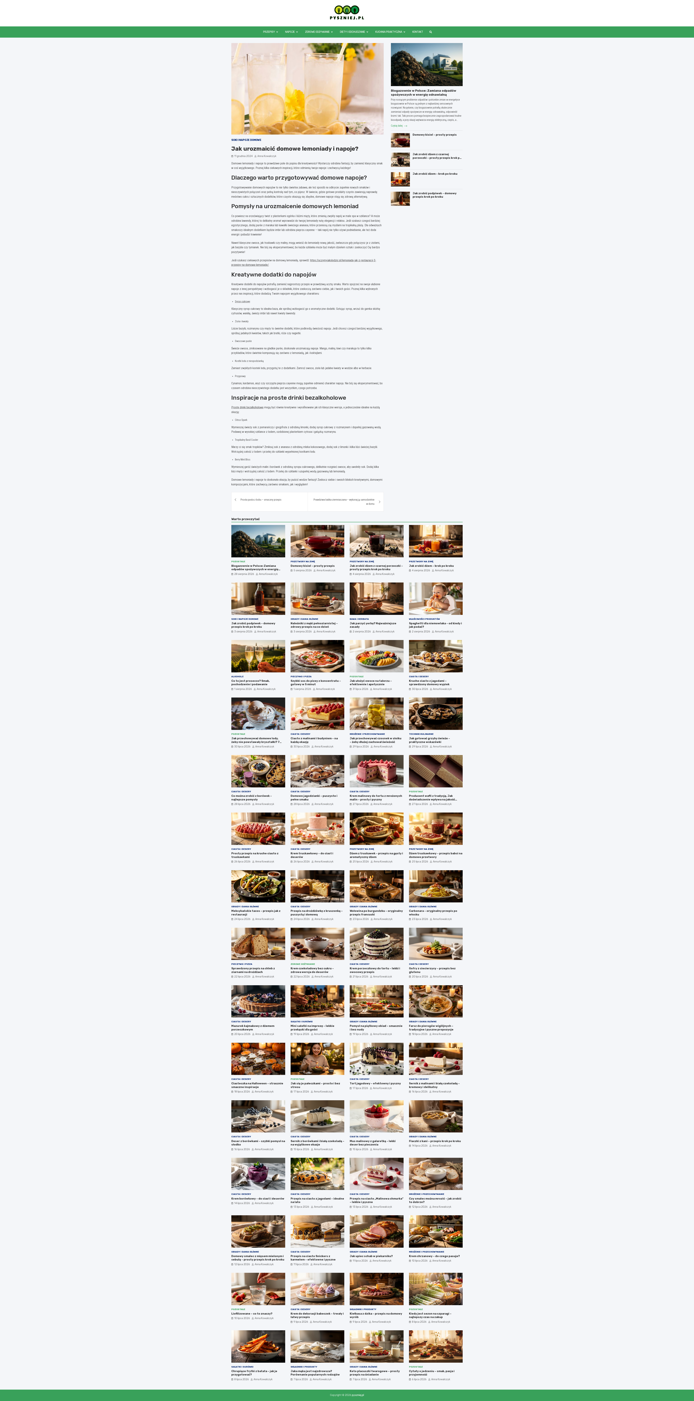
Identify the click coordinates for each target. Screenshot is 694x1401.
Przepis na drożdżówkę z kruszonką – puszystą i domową (317, 912)
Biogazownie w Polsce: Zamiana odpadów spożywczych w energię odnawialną (254, 569)
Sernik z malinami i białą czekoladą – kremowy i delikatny (434, 1085)
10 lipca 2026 (420, 1260)
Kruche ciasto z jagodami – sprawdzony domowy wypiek (429, 682)
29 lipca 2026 (361, 746)
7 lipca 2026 (301, 1379)
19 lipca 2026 (301, 1034)
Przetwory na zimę (303, 561)
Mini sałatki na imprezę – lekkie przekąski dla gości (312, 1027)
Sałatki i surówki (302, 1021)
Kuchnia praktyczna (388, 31)
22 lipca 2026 (242, 976)
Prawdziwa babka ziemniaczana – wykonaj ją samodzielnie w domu (344, 501)
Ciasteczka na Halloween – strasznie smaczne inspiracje (257, 1085)
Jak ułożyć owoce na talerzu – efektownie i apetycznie (371, 682)
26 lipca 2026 (242, 861)
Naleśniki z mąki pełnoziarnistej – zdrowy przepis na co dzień (314, 625)
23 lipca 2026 (361, 919)
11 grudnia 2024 (243, 156)
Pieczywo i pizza (301, 676)
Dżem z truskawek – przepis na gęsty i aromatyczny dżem (376, 855)
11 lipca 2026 (301, 1264)
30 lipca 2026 (420, 689)
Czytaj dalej (397, 125)
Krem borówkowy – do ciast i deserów (257, 1198)
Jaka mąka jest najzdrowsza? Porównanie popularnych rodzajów (315, 1373)
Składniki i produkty (363, 1309)
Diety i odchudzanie (352, 31)
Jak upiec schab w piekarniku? (371, 1256)
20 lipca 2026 (420, 976)
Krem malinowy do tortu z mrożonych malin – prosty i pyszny (376, 797)
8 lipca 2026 (419, 1321)
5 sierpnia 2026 (303, 570)
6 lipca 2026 (419, 1379)
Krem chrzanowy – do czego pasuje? (434, 1256)
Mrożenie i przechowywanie (367, 734)
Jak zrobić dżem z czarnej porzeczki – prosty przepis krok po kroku (437, 158)
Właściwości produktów (424, 619)
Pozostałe (238, 561)
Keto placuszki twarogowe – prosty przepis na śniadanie (375, 1373)
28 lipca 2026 (242, 804)
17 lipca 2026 (301, 1091)
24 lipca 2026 (242, 919)
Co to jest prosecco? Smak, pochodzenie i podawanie (250, 682)
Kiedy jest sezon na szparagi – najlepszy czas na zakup (430, 1315)
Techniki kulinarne (421, 734)
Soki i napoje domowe (246, 140)
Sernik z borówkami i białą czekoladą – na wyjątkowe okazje (317, 1142)
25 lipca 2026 (361, 861)
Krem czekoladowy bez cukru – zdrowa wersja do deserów (312, 970)
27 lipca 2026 (361, 804)
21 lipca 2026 (360, 976)
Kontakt (417, 31)
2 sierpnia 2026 (362, 631)
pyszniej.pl (358, 1395)
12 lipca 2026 (420, 1206)
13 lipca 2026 (301, 1206)
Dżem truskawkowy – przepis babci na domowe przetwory (435, 855)
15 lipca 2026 (301, 1149)
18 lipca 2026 (420, 1034)
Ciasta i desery (419, 676)
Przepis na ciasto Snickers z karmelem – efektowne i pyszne (313, 1258)
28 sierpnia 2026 (244, 574)
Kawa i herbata (359, 619)
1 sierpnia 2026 (243, 689)
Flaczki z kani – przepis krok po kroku (435, 1141)
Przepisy (269, 31)
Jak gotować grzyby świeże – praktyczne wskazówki (429, 740)
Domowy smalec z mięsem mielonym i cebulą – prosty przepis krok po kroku (257, 1258)
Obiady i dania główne (304, 619)
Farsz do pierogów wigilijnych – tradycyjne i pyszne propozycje (431, 1027)
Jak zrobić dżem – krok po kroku (435, 173)
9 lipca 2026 (301, 1321)
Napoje (290, 31)
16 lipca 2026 (420, 1091)
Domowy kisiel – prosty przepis (435, 134)
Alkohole (237, 676)
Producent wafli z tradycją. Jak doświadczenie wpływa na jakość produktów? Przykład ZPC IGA (432, 799)
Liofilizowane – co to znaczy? (251, 1313)
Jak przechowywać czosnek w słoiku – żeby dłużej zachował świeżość (375, 740)
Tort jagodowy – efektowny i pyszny (375, 1083)
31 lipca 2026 (360, 689)
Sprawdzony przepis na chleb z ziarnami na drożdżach (253, 970)
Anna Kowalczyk (266, 156)
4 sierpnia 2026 (362, 574)
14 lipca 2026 (420, 1145)
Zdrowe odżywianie (317, 31)
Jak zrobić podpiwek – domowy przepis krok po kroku (435, 195)
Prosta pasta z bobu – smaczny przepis (261, 499)
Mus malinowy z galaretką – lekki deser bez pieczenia (373, 1142)
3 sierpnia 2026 (243, 631)
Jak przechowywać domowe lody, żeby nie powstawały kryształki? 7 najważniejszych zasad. (255, 742)
